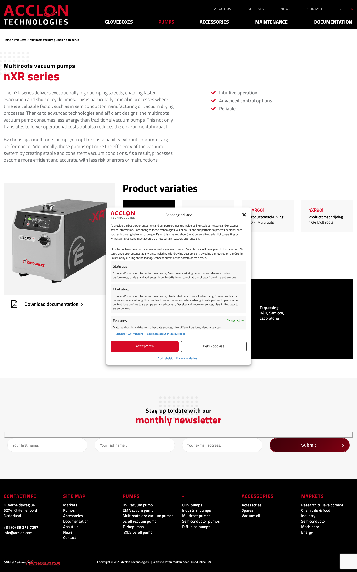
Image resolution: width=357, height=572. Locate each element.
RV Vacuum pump (138, 505)
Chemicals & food (315, 510)
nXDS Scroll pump (138, 532)
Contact (315, 8)
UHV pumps (192, 505)
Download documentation (51, 304)
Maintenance (271, 22)
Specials (256, 8)
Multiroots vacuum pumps (46, 39)
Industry (308, 516)
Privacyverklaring (186, 358)
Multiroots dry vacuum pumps (148, 516)
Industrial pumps (196, 510)
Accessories (214, 22)
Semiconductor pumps (201, 521)
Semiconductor (313, 521)
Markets (70, 505)
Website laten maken (167, 561)
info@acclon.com (18, 533)
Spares (247, 510)
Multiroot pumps (196, 516)
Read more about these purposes (165, 334)
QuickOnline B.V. (201, 561)
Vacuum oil (251, 516)
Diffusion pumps (196, 526)
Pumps (166, 22)
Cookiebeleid (165, 358)
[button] (244, 214)
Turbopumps (133, 526)
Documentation (333, 22)
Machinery (310, 526)
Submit (308, 445)
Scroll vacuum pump (140, 521)
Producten (20, 39)
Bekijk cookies (213, 346)
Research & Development (322, 505)
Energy (307, 532)
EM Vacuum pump (138, 510)
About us (222, 8)
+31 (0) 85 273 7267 (21, 527)
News (286, 8)
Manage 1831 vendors (129, 334)
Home (7, 39)
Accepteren (145, 346)
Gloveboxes (119, 22)
